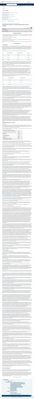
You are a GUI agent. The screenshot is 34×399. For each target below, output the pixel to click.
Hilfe (13, 397)
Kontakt (15, 397)
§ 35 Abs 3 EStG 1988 (6, 279)
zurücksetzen (29, 4)
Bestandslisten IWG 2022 (16, 1)
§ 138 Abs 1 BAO (10, 167)
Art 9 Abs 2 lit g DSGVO (25, 193)
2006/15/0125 (19, 170)
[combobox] (11, 4)
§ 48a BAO (18, 195)
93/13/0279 (7, 258)
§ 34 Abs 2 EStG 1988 (12, 265)
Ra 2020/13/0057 (23, 327)
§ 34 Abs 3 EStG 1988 (21, 266)
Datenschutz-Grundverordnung (7, 192)
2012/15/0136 (10, 358)
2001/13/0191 (18, 312)
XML (5, 21)
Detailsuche (22, 4)
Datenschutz (18, 397)
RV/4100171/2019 (15, 203)
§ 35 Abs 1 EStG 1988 (4, 270)
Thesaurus (27, 4)
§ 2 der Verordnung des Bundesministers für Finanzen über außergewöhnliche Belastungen (12, 294)
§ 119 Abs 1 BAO (5, 166)
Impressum (21, 397)
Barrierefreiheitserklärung (9, 1)
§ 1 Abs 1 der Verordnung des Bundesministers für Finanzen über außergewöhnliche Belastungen (13, 290)
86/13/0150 (5, 172)
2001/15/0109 (29, 352)
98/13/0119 (15, 170)
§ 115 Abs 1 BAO (27, 163)
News (12, 397)
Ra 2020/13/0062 (10, 334)
